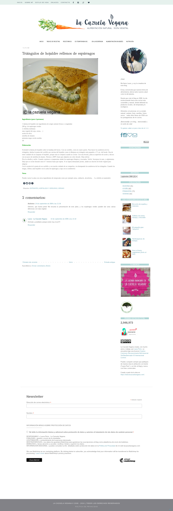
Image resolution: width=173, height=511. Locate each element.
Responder (31, 212)
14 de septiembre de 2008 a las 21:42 (63, 219)
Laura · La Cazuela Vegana (37, 219)
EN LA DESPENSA (97, 41)
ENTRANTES (34, 188)
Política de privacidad (86, 506)
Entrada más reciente (30, 262)
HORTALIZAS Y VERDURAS (48, 188)
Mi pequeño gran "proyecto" (137, 228)
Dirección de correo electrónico (38, 402)
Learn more (40, 453)
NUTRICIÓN (130, 41)
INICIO (19, 2)
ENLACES (54, 2)
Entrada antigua (109, 262)
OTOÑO (125, 188)
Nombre (30, 413)
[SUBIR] (170, 509)
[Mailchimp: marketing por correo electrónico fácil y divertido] (127, 462)
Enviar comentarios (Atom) (41, 266)
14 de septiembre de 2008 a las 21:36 (48, 204)
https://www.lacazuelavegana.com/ (132, 374)
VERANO (61, 188)
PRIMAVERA (127, 191)
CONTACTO (65, 2)
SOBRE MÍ (29, 2)
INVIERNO (126, 186)
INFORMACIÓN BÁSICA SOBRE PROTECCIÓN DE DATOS (48, 425)
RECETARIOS (67, 41)
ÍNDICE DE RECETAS (53, 41)
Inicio (71, 262)
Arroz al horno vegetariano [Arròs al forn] (139, 252)
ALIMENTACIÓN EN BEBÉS (114, 41)
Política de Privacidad (107, 446)
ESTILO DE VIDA (42, 2)
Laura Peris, (138, 349)
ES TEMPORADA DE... (82, 41)
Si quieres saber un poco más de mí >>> (135, 128)
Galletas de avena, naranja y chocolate (138, 216)
